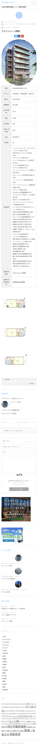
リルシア (6, 723)
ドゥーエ (31, 713)
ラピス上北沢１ (6, 592)
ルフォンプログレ (14, 723)
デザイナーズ (6, 21)
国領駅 (4, 672)
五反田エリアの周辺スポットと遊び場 (13, 608)
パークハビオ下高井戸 (8, 579)
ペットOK (14, 721)
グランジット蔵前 (6, 621)
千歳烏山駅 (5, 670)
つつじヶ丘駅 (5, 642)
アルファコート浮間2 (19, 273)
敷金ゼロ (16, 731)
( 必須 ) (6, 440)
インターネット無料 (24, 704)
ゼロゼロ (13, 713)
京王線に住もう (11, 743)
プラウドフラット (18, 718)
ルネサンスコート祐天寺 (8, 413)
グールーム (5, 24)
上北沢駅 (17, 589)
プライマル (8, 718)
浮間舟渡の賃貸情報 (19, 282)
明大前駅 (11, 576)
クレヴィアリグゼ (13, 707)
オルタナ (6, 707)
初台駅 (4, 667)
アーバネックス (14, 704)
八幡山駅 (4, 661)
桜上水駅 (4, 684)
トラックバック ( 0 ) (22, 422)
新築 (25, 24)
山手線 (11, 730)
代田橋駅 (4, 658)
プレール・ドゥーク (29, 718)
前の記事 (7, 379)
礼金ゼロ (29, 24)
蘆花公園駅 (5, 689)
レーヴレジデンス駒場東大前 (10, 410)
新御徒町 (22, 730)
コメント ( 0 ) (33, 422)
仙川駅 (4, 656)
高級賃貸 (15, 734)
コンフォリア (8, 710)
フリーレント (12, 24)
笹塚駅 (4, 686)
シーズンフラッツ (29, 710)
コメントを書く (7, 27)
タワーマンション (6, 639)
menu (34, 2)
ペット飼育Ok (27, 721)
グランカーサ (22, 707)
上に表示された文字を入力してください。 (19, 480)
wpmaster (16, 27)
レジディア (29, 723)
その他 (4, 636)
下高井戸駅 (5, 576)
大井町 (34, 727)
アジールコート (5, 704)
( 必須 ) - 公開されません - (11, 446)
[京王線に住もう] (8, 2)
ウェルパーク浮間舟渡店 (20, 192)
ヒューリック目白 (15, 402)
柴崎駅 (4, 681)
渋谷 (31, 730)
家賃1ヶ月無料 (5, 731)
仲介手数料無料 (19, 24)
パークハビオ (15, 716)
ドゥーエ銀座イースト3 (8, 615)
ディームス (18, 713)
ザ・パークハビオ (18, 710)
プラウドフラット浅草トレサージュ (12, 398)
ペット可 (22, 721)
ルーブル (23, 723)
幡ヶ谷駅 (4, 675)
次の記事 (31, 383)
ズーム (9, 713)
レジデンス (12, 21)
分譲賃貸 (4, 664)
